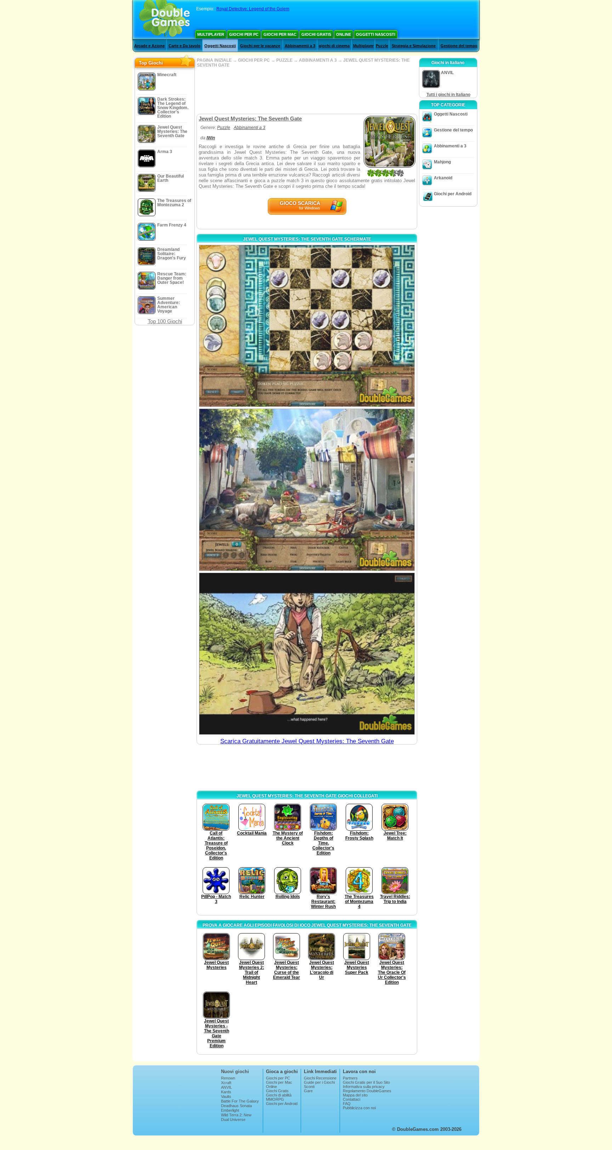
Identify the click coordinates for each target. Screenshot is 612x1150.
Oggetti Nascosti (375, 34)
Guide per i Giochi (319, 1082)
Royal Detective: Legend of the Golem (252, 8)
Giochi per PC (244, 34)
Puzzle (382, 46)
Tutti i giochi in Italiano (448, 94)
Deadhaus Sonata (236, 1106)
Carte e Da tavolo (184, 46)
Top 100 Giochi (165, 321)
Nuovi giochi (235, 1071)
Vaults (226, 1096)
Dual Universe (233, 1119)
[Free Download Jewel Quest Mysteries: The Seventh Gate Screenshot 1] (307, 326)
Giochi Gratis (316, 34)
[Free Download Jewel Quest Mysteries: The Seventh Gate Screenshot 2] (307, 490)
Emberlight (230, 1110)
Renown (228, 1078)
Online (343, 34)
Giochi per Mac (280, 34)
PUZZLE (284, 60)
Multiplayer (210, 34)
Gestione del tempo (459, 46)
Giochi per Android (452, 193)
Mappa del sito (355, 1095)
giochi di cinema (334, 46)
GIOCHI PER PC (254, 60)
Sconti (309, 1086)
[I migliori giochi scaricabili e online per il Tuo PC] (164, 19)
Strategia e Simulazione (414, 46)
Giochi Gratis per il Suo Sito (366, 1082)
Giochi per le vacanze (260, 46)
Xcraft (226, 1083)
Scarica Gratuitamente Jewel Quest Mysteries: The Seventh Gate (307, 741)
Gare (308, 1091)
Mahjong (442, 161)
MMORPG (275, 1099)
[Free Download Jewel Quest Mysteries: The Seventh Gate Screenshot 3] (307, 654)
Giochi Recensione (320, 1078)
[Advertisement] (307, 90)
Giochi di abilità (278, 1095)
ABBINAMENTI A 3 (318, 60)
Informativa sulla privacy (364, 1086)
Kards (226, 1092)
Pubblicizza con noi (359, 1108)
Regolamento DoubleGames (367, 1091)
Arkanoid (443, 177)
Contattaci (351, 1099)
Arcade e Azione (149, 46)
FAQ (347, 1103)
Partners (350, 1078)
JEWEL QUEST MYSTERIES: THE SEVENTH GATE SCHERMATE (307, 239)
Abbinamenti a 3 (300, 46)
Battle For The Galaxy (240, 1101)
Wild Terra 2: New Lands (236, 1117)
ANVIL (226, 1087)
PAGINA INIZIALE (214, 60)
